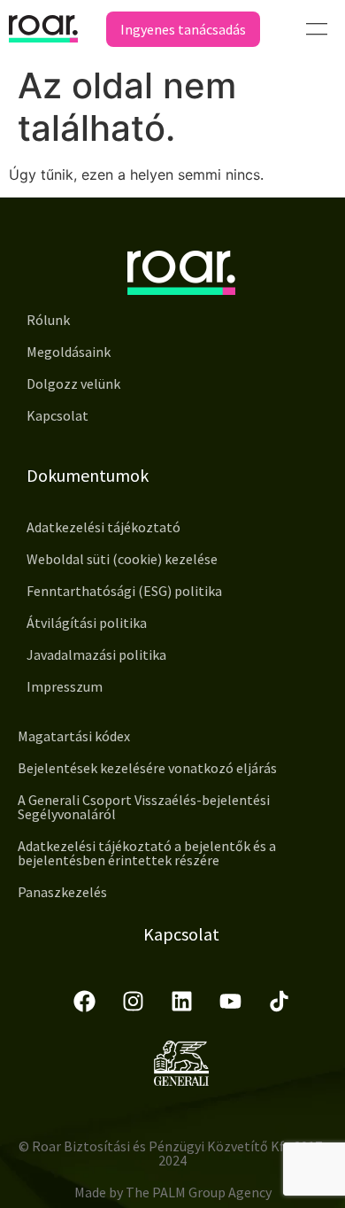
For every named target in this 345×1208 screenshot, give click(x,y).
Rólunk (48, 320)
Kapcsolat (57, 415)
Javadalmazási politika (96, 654)
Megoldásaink (69, 351)
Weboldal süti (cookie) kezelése (122, 559)
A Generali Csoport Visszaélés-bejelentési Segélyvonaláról (144, 807)
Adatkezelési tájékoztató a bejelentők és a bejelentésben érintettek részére (147, 853)
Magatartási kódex (74, 736)
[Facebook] (84, 1001)
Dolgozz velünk (73, 383)
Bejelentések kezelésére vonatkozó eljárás (147, 768)
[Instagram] (133, 1001)
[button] (316, 29)
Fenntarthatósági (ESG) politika (124, 591)
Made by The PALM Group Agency (173, 1192)
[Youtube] (230, 1001)
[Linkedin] (181, 1001)
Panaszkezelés (62, 892)
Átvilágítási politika (87, 622)
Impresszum (65, 686)
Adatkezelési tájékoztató (103, 527)
